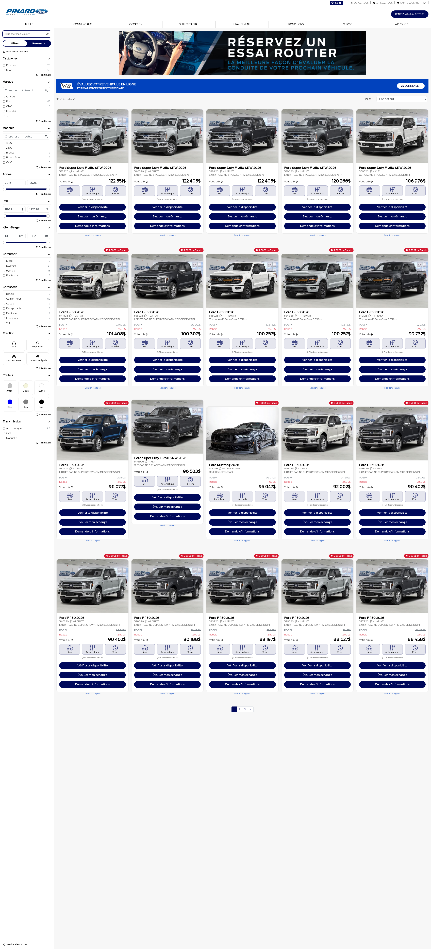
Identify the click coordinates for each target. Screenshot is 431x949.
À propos (401, 24)
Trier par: (368, 99)
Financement (242, 24)
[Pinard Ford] (28, 11)
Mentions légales (93, 235)
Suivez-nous (361, 3)
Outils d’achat (189, 24)
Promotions (295, 24)
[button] (59, 136)
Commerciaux (82, 24)
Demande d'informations (92, 226)
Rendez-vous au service (409, 14)
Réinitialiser (45, 75)
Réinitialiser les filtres (17, 51)
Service (348, 24)
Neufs (29, 24)
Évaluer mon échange (92, 216)
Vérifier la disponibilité (92, 207)
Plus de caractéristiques (93, 199)
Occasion (135, 24)
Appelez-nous (384, 3)
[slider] (4, 189)
